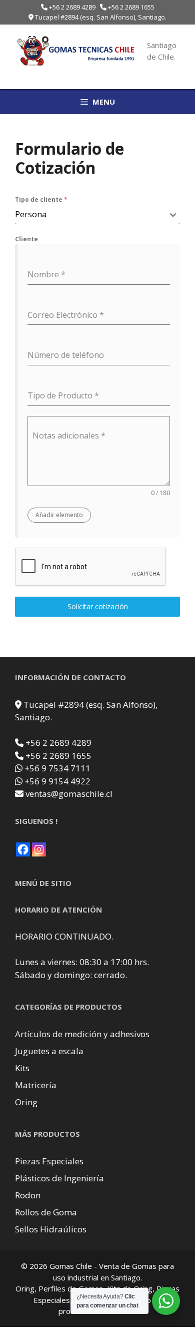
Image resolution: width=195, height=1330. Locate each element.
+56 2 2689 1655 (131, 7)
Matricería (35, 1085)
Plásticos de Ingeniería (59, 1178)
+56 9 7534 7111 (57, 768)
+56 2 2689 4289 (72, 7)
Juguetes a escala (49, 1051)
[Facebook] (23, 849)
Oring (26, 1102)
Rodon (27, 1195)
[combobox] (97, 214)
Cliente (26, 239)
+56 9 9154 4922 (57, 781)
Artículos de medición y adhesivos (82, 1034)
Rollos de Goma (46, 1212)
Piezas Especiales (49, 1161)
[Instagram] (39, 849)
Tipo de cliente (41, 199)
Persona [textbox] (30, 214)
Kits (22, 1068)
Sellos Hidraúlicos (50, 1229)
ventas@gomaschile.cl (69, 793)
